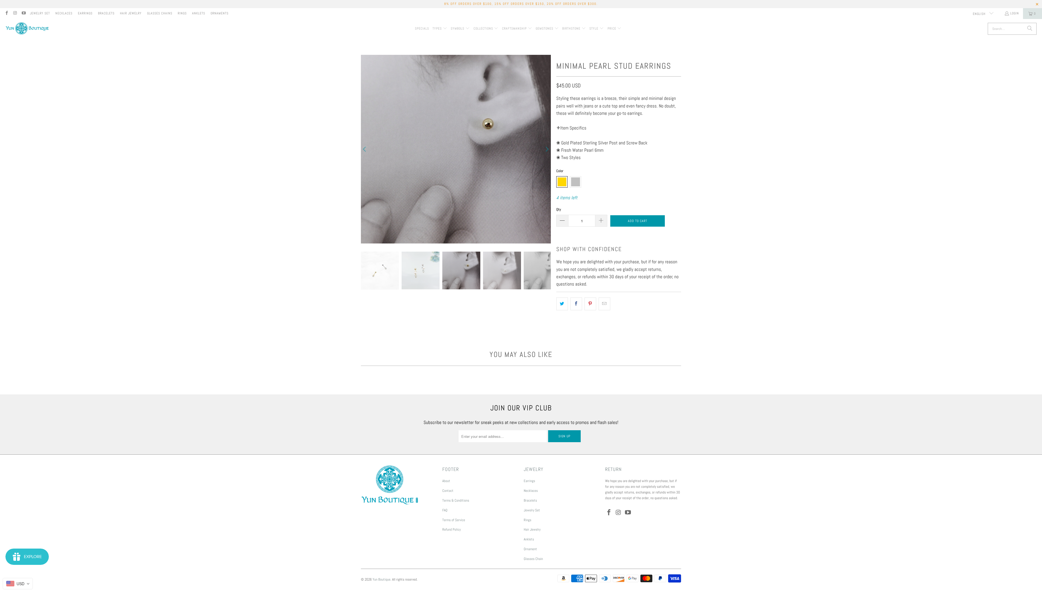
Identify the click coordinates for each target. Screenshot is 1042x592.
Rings (182, 13)
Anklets (198, 13)
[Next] (546, 149)
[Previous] (365, 149)
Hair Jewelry (131, 13)
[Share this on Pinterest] (590, 303)
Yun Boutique (381, 579)
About (446, 481)
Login (1014, 13)
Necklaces (63, 13)
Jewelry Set (40, 13)
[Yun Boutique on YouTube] (23, 13)
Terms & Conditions (455, 500)
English (980, 14)
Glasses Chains (159, 13)
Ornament (530, 549)
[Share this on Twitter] (562, 303)
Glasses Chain (533, 558)
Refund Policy (451, 529)
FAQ (444, 510)
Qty (558, 209)
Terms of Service (453, 520)
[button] (440, 29)
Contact (447, 490)
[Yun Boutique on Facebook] (6, 13)
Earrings (85, 13)
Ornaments (219, 13)
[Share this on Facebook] (576, 303)
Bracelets (106, 13)
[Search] (1030, 29)
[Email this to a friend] (604, 303)
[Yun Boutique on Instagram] (14, 13)
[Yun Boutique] (27, 29)
